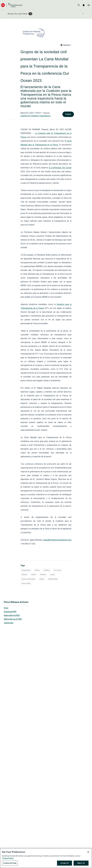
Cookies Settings (9, 863)
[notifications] (83, 5)
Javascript (8, 623)
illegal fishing (52, 579)
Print (6, 608)
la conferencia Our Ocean (60, 168)
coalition (47, 570)
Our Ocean (57, 570)
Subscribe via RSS (12, 615)
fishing (37, 570)
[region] (46, 858)
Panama (24, 574)
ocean (52, 574)
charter (33, 574)
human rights (26, 583)
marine (41, 579)
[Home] (12, 5)
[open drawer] (88, 5)
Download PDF (10, 612)
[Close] (88, 852)
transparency (26, 570)
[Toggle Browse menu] (83, 13)
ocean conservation (28, 579)
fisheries (43, 574)
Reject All (81, 863)
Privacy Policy (8, 858)
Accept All (64, 863)
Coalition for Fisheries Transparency (35, 116)
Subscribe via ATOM (13, 619)
